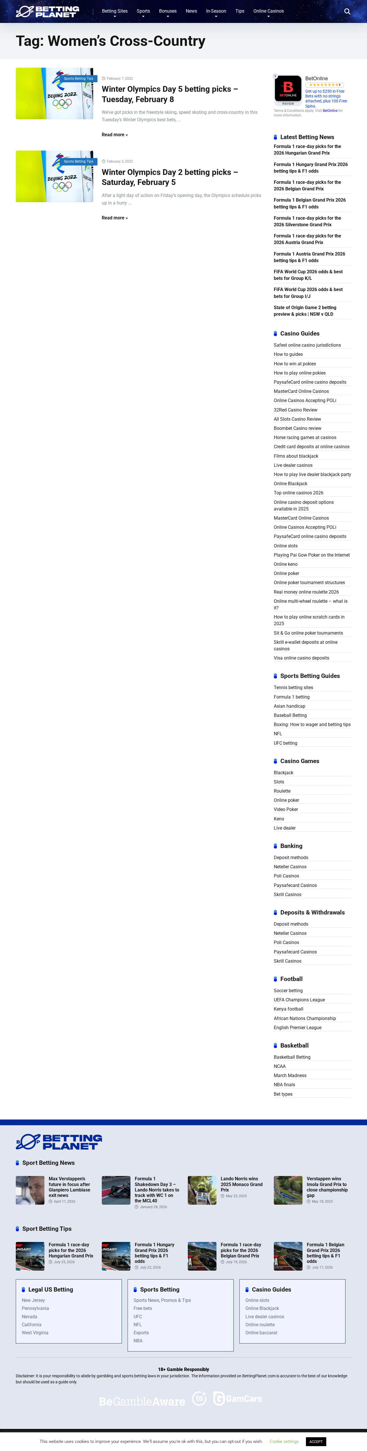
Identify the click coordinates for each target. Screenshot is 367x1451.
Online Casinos (268, 11)
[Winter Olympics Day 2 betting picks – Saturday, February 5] (54, 176)
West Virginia (35, 1332)
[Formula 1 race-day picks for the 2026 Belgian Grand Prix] (202, 1269)
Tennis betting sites (293, 687)
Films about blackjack (296, 456)
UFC (138, 1316)
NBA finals (284, 1084)
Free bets (143, 1308)
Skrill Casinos (287, 894)
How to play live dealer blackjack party (312, 474)
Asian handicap (289, 706)
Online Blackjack (290, 483)
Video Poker (286, 809)
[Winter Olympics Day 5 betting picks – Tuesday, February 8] (54, 93)
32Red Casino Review (295, 410)
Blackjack (283, 772)
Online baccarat (261, 1332)
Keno (279, 819)
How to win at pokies (295, 363)
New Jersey (33, 1300)
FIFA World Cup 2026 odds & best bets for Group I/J (308, 293)
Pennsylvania (35, 1308)
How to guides (288, 354)
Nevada (29, 1316)
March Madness (290, 1075)
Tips (239, 11)
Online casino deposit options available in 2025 (304, 506)
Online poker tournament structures (309, 582)
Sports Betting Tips (78, 79)
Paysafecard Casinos (295, 885)
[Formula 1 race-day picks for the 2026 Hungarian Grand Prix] (30, 1269)
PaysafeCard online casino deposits (310, 382)
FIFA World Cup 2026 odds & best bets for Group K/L (308, 275)
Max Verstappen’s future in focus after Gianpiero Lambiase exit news (69, 1187)
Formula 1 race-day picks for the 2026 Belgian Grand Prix (307, 186)
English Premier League (297, 1027)
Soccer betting (288, 990)
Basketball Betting (292, 1057)
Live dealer (285, 828)
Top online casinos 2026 (298, 493)
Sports (143, 11)
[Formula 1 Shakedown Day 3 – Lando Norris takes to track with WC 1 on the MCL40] (116, 1203)
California (32, 1324)
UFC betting (285, 743)
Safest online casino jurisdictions (307, 345)
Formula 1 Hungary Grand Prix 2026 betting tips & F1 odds (311, 168)
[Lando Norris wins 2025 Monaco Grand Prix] (202, 1203)
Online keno (286, 564)
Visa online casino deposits (301, 658)
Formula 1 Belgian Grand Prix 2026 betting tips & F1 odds (310, 203)
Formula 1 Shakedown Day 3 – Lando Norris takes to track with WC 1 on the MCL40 (157, 1190)
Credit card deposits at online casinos (312, 446)
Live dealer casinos (293, 465)
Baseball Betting (290, 715)
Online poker (286, 573)
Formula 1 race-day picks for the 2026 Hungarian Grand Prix (307, 150)
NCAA (280, 1066)
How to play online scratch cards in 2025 (309, 620)
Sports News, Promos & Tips (162, 1300)
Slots (279, 782)
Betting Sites (115, 11)
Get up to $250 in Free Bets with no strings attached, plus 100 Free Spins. (326, 99)
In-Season (216, 11)
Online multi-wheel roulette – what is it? (311, 604)
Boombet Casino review (297, 428)
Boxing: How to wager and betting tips (312, 724)
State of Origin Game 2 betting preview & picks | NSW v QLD (305, 311)
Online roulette (260, 1324)
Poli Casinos (286, 876)
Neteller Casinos (290, 866)
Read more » (115, 134)
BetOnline (330, 111)
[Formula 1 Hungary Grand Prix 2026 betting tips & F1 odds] (116, 1269)
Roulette (282, 791)
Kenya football (288, 1009)
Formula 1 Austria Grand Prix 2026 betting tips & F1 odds (309, 257)
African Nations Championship (305, 1018)
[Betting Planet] (47, 9)
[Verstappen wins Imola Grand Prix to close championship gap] (288, 1203)
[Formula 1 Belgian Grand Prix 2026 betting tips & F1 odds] (288, 1269)
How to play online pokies (300, 373)
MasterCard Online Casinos (301, 391)
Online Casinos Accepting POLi (305, 400)
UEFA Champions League (299, 1000)
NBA (138, 1340)
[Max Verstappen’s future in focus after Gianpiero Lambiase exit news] (30, 1203)
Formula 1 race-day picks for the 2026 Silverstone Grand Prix (307, 221)
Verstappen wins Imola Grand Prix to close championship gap (327, 1187)
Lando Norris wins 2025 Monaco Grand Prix (242, 1184)
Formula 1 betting (292, 697)
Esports (141, 1332)
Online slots (286, 546)
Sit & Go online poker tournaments (308, 633)
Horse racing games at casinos (305, 437)
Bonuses (168, 11)
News (191, 11)
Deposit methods (291, 857)
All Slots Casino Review (297, 419)
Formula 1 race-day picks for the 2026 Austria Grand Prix (307, 239)
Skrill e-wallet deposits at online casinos (305, 645)
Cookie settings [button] (284, 1441)
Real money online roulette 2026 (306, 592)
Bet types (283, 1094)
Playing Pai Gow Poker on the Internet (312, 555)
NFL (278, 733)
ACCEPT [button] (316, 1442)
